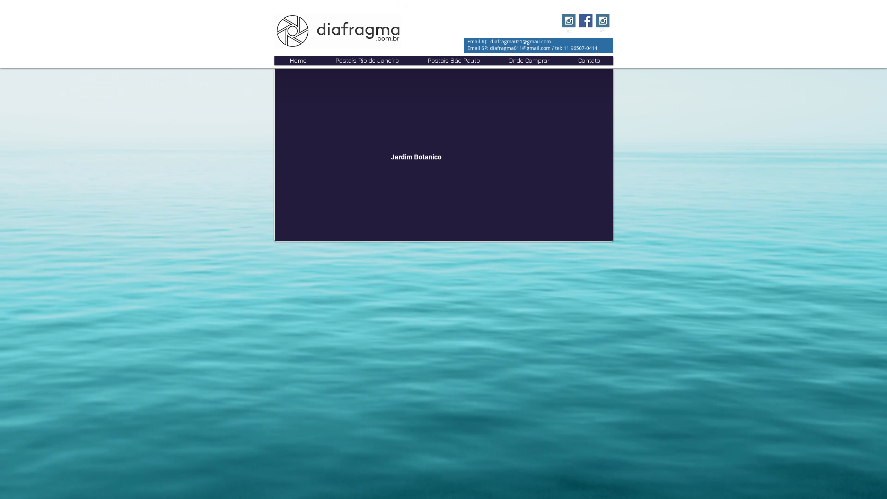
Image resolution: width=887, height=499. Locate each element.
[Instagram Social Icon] (569, 20)
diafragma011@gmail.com (520, 48)
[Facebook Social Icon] (585, 20)
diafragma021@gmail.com (520, 41)
